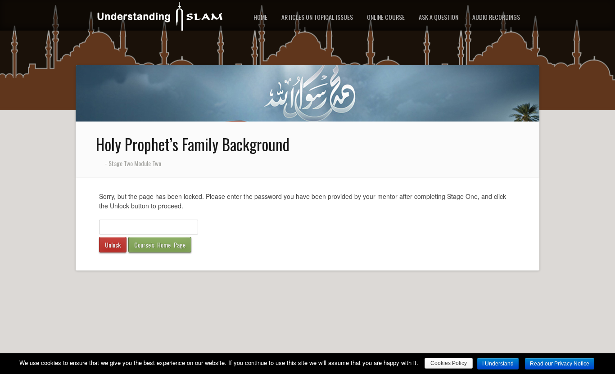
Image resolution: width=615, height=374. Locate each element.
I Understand (498, 363)
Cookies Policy (448, 363)
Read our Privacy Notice (559, 363)
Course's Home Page (159, 244)
